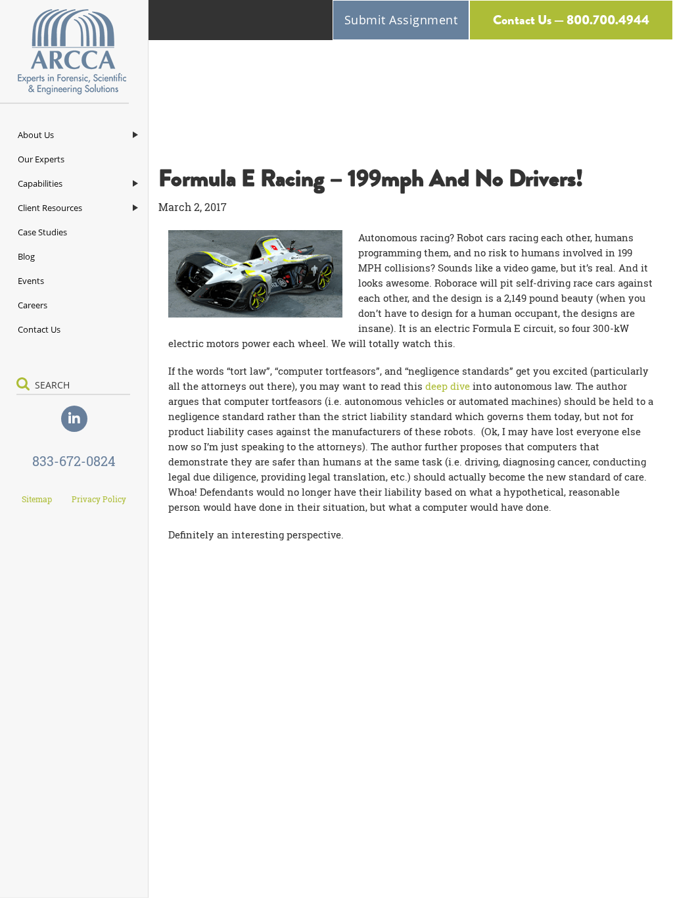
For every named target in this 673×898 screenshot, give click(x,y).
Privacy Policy (99, 499)
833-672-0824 (74, 460)
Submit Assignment (401, 20)
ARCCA (74, 52)
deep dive (447, 385)
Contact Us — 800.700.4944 (571, 20)
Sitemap (37, 499)
